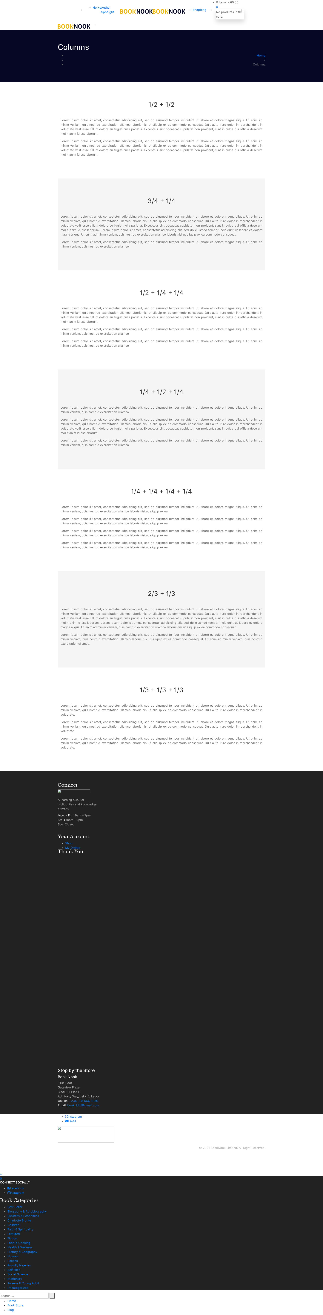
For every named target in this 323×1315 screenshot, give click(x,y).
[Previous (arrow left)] (6, 657)
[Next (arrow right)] (316, 657)
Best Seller (14, 1207)
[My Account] (245, 10)
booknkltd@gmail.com (83, 1105)
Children (13, 1225)
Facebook (17, 1188)
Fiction (12, 1238)
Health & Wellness (20, 1247)
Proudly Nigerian (19, 1265)
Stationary (14, 1279)
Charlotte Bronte (19, 1220)
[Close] (1, 1178)
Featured (13, 1234)
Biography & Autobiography (27, 1211)
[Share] (311, 4)
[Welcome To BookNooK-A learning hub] (136, 11)
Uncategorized (17, 1288)
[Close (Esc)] (319, 4)
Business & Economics (23, 1216)
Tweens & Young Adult (23, 1283)
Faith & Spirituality (20, 1229)
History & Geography (22, 1252)
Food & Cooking (18, 1243)
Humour (13, 1256)
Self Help (13, 1270)
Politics (12, 1261)
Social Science (17, 1274)
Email (72, 1121)
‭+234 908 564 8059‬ (83, 1101)
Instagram (75, 1116)
